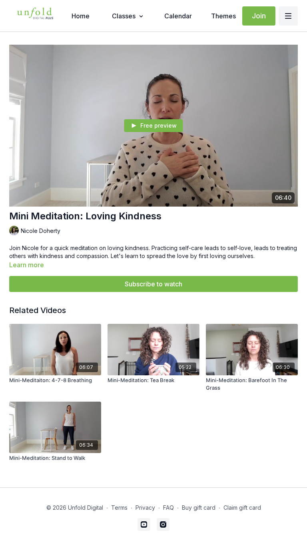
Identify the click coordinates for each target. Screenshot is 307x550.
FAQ (168, 507)
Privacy (145, 507)
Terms (119, 507)
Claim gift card (242, 507)
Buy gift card (198, 507)
